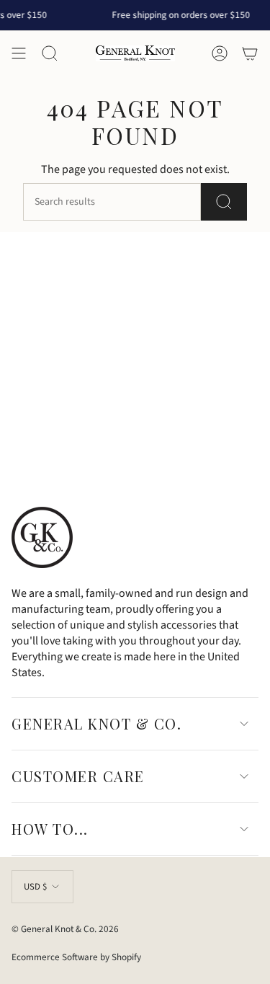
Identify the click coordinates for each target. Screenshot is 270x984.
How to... (50, 828)
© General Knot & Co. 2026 (65, 929)
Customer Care (78, 776)
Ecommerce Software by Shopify (76, 957)
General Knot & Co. (96, 723)
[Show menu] (18, 53)
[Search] (224, 202)
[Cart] (250, 53)
